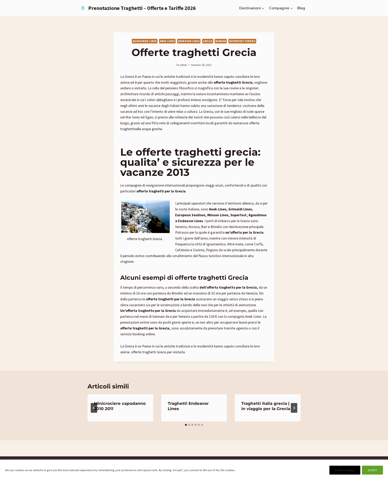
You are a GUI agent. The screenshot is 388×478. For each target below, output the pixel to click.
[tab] (186, 425)
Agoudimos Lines (144, 41)
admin (183, 65)
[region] (194, 469)
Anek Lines (167, 41)
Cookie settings (344, 470)
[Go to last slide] (94, 408)
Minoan (220, 41)
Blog (301, 8)
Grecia (207, 41)
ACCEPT (372, 470)
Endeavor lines (189, 41)
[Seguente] (294, 408)
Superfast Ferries (242, 41)
